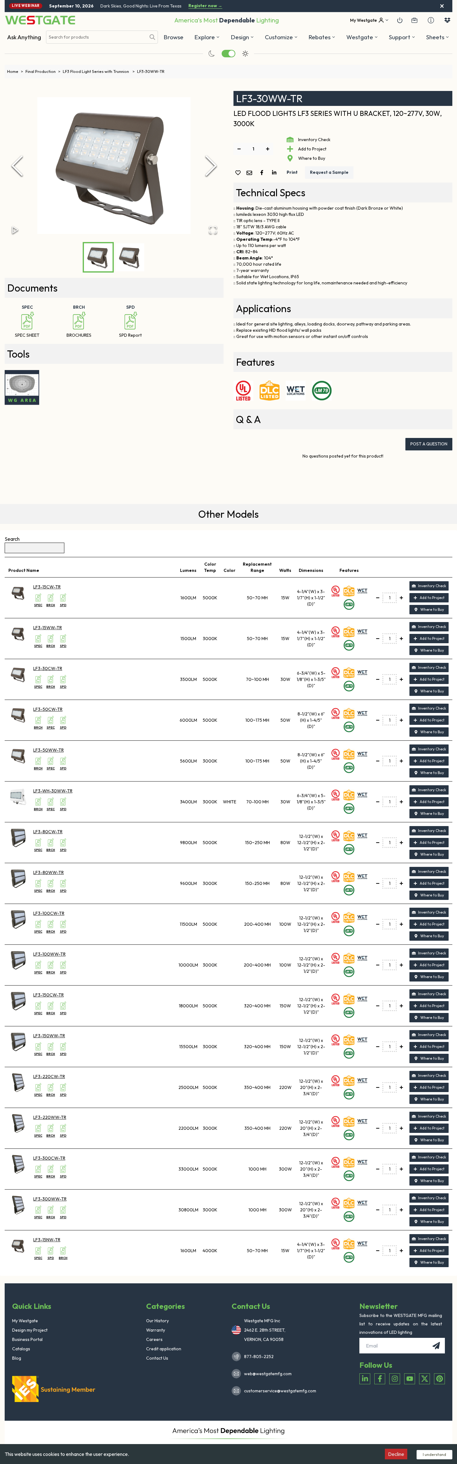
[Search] (152, 37)
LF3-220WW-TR (49, 1117)
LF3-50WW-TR (48, 750)
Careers (154, 1339)
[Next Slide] (211, 165)
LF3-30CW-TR (47, 668)
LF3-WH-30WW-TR (52, 791)
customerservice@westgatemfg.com (278, 1391)
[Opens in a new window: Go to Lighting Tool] (22, 387)
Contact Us (157, 1358)
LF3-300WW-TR (50, 1199)
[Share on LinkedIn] (275, 172)
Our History (157, 1321)
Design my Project (30, 1330)
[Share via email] (250, 173)
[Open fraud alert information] (431, 20)
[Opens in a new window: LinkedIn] (364, 1378)
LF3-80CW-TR (47, 831)
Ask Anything (24, 37)
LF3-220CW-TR (49, 1076)
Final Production (42, 71)
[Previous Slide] (17, 165)
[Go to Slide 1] (98, 257)
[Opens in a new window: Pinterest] (439, 1378)
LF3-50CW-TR (47, 709)
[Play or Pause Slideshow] (15, 229)
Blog (16, 1358)
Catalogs (21, 1349)
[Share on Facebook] (263, 172)
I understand (434, 1454)
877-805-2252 (259, 1356)
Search (12, 539)
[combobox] (96, 37)
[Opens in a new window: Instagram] (394, 1378)
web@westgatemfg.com (268, 1373)
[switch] (228, 53)
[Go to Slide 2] (129, 257)
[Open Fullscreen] (213, 229)
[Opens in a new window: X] (424, 1378)
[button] (322, 37)
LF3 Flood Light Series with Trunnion (99, 71)
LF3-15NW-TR (46, 1240)
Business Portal (27, 1339)
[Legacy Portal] (414, 20)
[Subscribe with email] (436, 1345)
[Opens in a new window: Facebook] (379, 1378)
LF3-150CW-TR (48, 995)
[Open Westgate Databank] (447, 20)
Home (15, 71)
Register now (205, 5)
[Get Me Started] (400, 20)
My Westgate (25, 1321)
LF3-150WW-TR (49, 1036)
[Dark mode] (212, 54)
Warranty (155, 1330)
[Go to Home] (40, 20)
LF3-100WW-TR (49, 954)
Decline (396, 1454)
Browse (173, 37)
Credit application (163, 1349)
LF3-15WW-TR (47, 627)
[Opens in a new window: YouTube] (409, 1378)
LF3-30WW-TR (150, 71)
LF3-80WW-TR (48, 872)
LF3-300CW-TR (49, 1158)
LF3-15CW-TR (47, 587)
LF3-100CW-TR (48, 913)
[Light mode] (245, 54)
